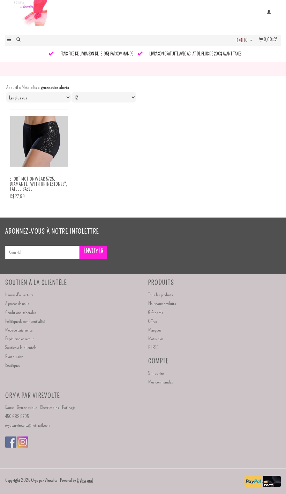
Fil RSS (153, 347)
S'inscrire (156, 373)
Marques (154, 330)
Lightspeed (85, 480)
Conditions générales (20, 313)
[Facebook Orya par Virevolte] (10, 442)
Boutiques (12, 365)
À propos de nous (17, 303)
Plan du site (14, 356)
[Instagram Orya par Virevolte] (22, 442)
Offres (152, 321)
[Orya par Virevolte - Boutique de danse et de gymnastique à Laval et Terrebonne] (74, 16)
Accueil (12, 87)
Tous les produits (160, 295)
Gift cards (155, 313)
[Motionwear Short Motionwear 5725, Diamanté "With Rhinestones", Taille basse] (39, 141)
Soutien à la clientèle (20, 347)
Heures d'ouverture (19, 295)
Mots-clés (29, 87)
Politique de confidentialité (25, 321)
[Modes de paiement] (253, 481)
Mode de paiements (19, 330)
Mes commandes (160, 382)
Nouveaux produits (162, 303)
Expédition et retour (19, 339)
